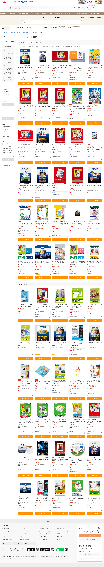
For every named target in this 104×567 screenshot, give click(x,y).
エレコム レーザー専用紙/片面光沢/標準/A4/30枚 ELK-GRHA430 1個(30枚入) (77, 263)
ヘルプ (100, 5)
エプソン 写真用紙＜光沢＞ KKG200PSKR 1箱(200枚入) (25, 497)
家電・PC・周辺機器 (16, 32)
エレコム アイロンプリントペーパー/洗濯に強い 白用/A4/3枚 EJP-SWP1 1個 (59, 382)
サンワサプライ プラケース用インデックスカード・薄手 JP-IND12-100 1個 (25, 225)
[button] (29, 42)
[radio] (2, 144)
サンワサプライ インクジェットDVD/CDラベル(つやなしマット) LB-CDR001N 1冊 (77, 461)
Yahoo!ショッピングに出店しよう (91, 5)
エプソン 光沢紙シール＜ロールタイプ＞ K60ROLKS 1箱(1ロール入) (25, 459)
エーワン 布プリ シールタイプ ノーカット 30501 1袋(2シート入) (59, 263)
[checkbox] (2, 126)
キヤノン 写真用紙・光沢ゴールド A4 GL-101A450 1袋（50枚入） (76, 185)
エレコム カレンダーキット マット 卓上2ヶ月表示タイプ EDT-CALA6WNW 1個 (94, 498)
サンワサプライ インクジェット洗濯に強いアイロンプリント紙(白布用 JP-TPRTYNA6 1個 (94, 147)
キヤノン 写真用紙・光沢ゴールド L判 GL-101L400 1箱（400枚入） (59, 67)
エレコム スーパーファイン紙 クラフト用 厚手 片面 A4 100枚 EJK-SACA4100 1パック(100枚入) (25, 421)
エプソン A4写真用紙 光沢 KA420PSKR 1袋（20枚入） (94, 343)
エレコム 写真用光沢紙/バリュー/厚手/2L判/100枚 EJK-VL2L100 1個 (94, 223)
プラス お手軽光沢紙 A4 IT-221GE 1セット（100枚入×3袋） (94, 382)
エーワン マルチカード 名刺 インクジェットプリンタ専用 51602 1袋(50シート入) (77, 344)
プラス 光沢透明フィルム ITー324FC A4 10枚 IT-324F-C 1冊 (25, 305)
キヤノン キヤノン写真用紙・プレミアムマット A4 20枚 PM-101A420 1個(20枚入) (60, 459)
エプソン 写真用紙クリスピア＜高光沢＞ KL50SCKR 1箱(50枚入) (42, 459)
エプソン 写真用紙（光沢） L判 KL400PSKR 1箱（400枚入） (42, 263)
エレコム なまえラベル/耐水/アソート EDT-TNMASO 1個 (25, 343)
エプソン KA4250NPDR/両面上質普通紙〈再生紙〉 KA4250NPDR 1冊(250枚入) (25, 185)
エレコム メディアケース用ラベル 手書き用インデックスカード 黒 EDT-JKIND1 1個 (77, 306)
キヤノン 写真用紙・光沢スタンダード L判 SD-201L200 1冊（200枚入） (77, 146)
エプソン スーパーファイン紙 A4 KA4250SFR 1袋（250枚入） (94, 185)
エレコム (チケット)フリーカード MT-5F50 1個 (94, 305)
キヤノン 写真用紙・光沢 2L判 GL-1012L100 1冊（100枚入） (42, 106)
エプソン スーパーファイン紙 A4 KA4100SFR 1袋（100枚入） (43, 146)
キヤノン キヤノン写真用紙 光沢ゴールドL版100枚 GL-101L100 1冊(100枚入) (60, 106)
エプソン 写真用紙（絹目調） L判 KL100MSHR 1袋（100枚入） (43, 67)
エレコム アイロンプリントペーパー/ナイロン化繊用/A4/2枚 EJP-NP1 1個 (94, 67)
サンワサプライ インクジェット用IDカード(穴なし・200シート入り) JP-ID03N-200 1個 (77, 69)
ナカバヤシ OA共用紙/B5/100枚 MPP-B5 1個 (94, 105)
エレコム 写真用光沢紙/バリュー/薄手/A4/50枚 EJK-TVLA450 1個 (94, 263)
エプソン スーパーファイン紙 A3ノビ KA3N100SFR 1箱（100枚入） (94, 459)
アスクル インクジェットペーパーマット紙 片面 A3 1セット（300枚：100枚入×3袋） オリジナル (77, 382)
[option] (8, 89)
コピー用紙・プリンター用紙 (30, 32)
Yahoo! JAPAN (78, 5)
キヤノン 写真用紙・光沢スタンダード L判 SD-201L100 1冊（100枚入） (94, 421)
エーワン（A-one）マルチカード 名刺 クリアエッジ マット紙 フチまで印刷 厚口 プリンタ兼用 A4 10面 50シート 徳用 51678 (42, 498)
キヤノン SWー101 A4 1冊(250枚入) (59, 184)
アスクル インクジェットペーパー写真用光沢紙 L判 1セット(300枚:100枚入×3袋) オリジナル (43, 223)
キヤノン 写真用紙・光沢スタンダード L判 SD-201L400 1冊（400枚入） (25, 146)
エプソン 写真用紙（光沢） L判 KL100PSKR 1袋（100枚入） (25, 67)
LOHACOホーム (5, 32)
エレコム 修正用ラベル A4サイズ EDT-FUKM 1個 (60, 497)
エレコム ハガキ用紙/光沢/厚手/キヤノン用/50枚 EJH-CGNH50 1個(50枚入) (42, 306)
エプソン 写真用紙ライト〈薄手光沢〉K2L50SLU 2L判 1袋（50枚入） (42, 185)
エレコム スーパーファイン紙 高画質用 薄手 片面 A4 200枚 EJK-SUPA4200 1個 (60, 421)
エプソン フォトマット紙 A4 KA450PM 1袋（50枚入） (43, 343)
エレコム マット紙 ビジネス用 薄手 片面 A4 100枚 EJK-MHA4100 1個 (77, 498)
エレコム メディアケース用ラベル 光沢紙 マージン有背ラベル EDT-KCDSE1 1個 (60, 306)
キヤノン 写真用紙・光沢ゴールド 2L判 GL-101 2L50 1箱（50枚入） (60, 146)
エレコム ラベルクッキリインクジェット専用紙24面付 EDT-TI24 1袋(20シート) (25, 263)
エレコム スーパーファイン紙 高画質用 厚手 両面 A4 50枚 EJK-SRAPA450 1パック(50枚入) (42, 421)
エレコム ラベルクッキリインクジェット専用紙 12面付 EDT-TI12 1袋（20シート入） (77, 421)
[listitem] (8, 39)
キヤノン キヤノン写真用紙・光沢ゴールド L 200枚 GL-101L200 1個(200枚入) (25, 106)
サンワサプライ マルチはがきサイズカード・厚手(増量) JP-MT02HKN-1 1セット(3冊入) (60, 223)
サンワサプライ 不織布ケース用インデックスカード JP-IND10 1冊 (42, 383)
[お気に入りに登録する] (32, 79)
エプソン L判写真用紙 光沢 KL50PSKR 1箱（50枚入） (60, 343)
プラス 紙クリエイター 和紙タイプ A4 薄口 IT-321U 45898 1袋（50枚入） (25, 383)
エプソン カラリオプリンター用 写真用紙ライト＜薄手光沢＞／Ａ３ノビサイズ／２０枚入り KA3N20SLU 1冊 (77, 223)
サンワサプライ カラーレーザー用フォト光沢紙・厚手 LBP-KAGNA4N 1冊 (77, 108)
